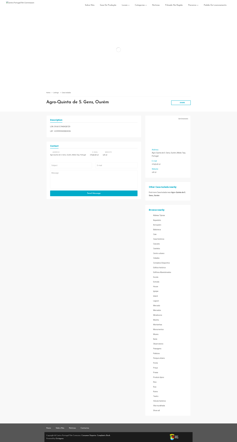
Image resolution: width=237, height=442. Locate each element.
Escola (155, 277)
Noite (155, 339)
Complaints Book (103, 435)
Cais (155, 234)
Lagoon (156, 301)
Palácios (156, 353)
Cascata (156, 244)
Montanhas (157, 325)
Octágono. (60, 439)
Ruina (155, 392)
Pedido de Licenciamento (215, 5)
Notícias (156, 5)
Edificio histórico (159, 268)
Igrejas (155, 291)
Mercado (156, 306)
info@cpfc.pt (94, 155)
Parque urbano (159, 358)
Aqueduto (157, 220)
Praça (155, 368)
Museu (155, 334)
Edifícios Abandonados (162, 272)
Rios (155, 382)
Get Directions (183, 119)
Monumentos (158, 329)
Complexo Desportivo (161, 263)
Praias (155, 372)
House (155, 286)
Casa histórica (158, 239)
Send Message (94, 193)
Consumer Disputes (88, 435)
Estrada (156, 282)
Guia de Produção (108, 5)
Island (155, 296)
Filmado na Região (174, 5)
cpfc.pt (105, 155)
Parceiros (192, 5)
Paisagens (157, 349)
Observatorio (158, 344)
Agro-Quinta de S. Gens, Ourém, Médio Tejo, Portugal (68, 155)
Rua (154, 387)
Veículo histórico (159, 401)
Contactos (85, 428)
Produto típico (158, 377)
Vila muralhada (159, 406)
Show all (156, 410)
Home (48, 93)
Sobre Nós (89, 5)
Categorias (140, 5)
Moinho (156, 320)
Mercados (157, 310)
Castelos (156, 249)
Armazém (157, 225)
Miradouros (157, 315)
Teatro (155, 396)
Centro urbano (158, 253)
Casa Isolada (66, 93)
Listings (56, 93)
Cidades (156, 258)
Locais (125, 5)
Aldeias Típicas (159, 215)
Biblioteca (157, 230)
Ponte (155, 363)
